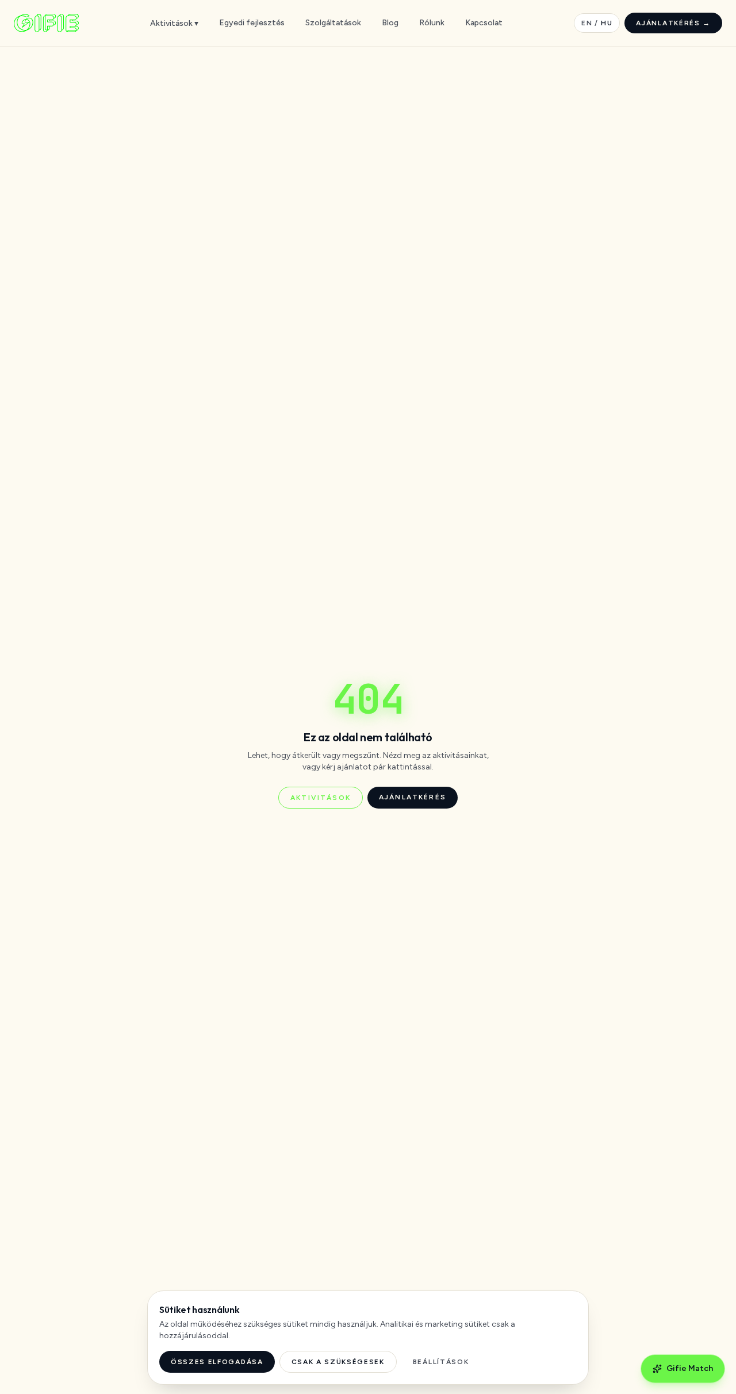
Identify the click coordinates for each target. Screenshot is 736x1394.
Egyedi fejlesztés (252, 23)
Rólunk (431, 23)
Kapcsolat (484, 23)
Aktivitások (320, 798)
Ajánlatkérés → (673, 23)
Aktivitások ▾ (174, 23)
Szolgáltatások (333, 23)
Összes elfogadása (217, 1362)
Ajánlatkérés (412, 797)
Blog (390, 23)
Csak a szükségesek (338, 1362)
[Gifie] (46, 23)
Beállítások (441, 1362)
